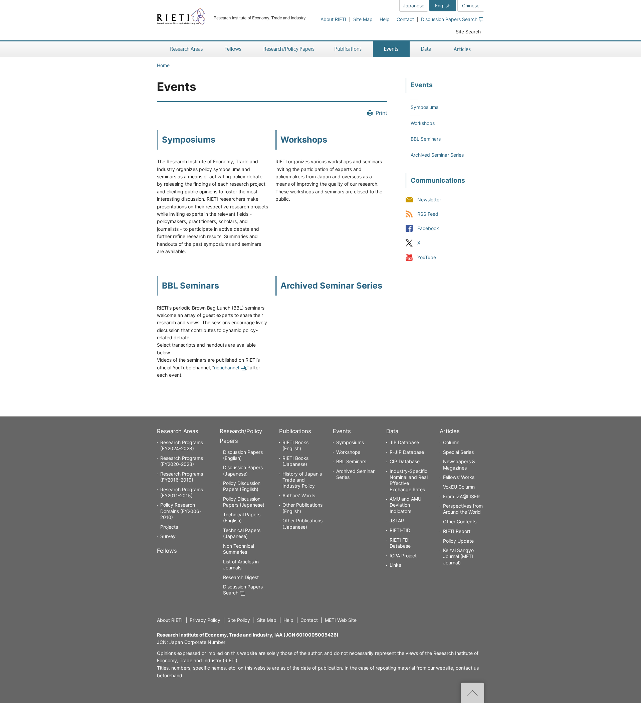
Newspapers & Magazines (459, 464)
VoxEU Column (459, 487)
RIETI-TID (400, 530)
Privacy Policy (205, 620)
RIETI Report (456, 531)
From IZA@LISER (461, 496)
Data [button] (426, 49)
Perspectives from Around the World (463, 509)
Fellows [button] (233, 49)
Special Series (458, 452)
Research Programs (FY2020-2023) (181, 461)
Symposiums (188, 140)
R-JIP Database (407, 452)
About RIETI (333, 19)
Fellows (167, 550)
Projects (169, 527)
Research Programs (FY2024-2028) (181, 445)
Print (381, 113)
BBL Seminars (190, 286)
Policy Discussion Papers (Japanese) (243, 502)
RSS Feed (427, 214)
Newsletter (429, 200)
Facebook (428, 228)
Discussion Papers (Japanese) (243, 470)
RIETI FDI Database (400, 543)
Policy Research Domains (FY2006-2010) (180, 511)
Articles (450, 431)
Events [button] (391, 49)
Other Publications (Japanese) (302, 523)
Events (342, 431)
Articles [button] (463, 49)
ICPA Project (403, 555)
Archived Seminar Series (331, 286)
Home (163, 65)
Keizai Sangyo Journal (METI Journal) (458, 556)
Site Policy (238, 620)
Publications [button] (349, 49)
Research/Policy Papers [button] (288, 49)
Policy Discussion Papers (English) (241, 486)
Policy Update (458, 541)
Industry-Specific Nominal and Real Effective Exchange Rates (409, 480)
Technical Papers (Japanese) (241, 533)
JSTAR (397, 520)
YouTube (426, 257)
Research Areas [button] (185, 49)
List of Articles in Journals (241, 564)
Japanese (413, 5)
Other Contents (459, 521)
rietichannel (226, 367)
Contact (405, 19)
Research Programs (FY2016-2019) (181, 477)
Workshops (303, 140)
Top (472, 693)
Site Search (468, 31)
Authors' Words (298, 495)
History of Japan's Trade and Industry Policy (302, 480)
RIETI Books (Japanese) (295, 461)
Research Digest (241, 577)
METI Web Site (341, 620)
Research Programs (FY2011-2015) (181, 492)
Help (385, 19)
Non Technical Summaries (238, 549)
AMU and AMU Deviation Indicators (405, 505)
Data (392, 431)
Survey (168, 536)
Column (451, 442)
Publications (295, 431)
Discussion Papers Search (449, 19)
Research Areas (177, 431)
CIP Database (405, 461)
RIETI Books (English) (295, 445)
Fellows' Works (458, 477)
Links (395, 565)
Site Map (363, 19)
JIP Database (404, 442)
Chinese (470, 5)
